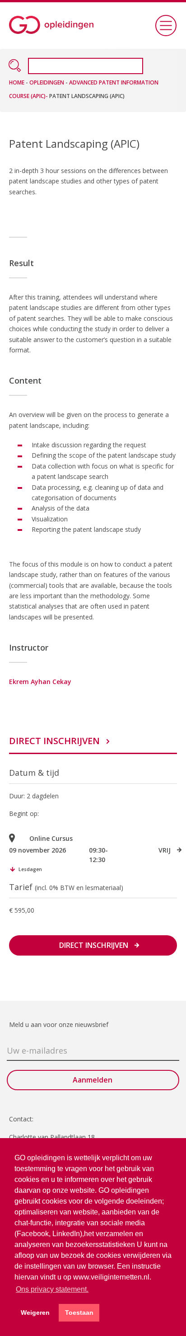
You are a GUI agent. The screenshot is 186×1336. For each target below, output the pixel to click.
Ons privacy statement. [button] (52, 1289)
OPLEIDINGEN (46, 82)
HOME (17, 82)
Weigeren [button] (35, 1312)
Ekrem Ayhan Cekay (40, 681)
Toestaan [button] (79, 1312)
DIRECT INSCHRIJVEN (54, 741)
